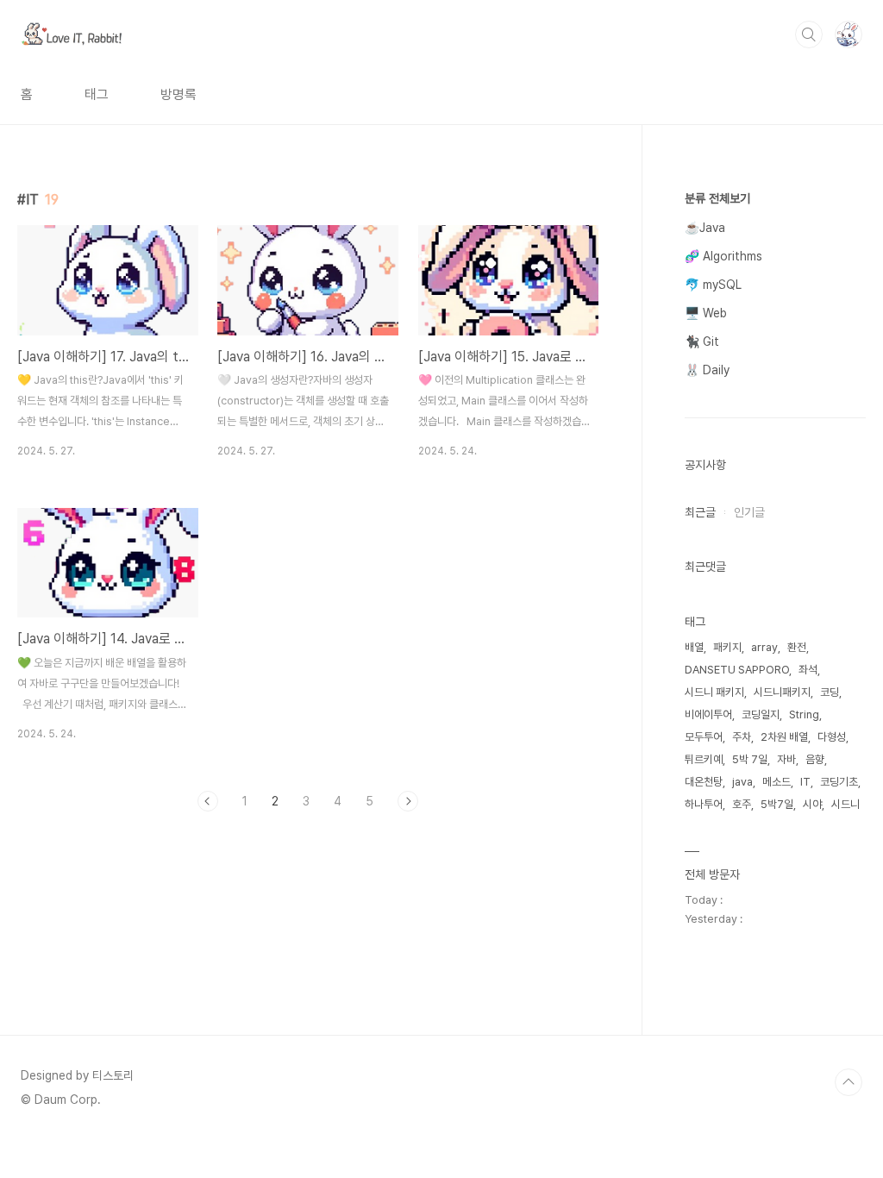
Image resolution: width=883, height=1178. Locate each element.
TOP (848, 1082)
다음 (408, 801)
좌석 (807, 669)
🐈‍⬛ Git (702, 341)
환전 (796, 647)
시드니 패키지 (714, 692)
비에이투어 (708, 714)
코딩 (829, 692)
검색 (809, 34)
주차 (741, 736)
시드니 (845, 804)
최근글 (700, 512)
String (804, 714)
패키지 (727, 647)
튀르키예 (704, 759)
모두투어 (704, 736)
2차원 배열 (784, 736)
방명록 (178, 94)
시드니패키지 (782, 692)
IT (805, 781)
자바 (786, 759)
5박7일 (777, 804)
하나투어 (704, 804)
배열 (694, 647)
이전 (207, 801)
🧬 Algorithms (723, 256)
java (742, 781)
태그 (97, 94)
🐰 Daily (707, 370)
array (764, 647)
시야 (812, 804)
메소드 (776, 781)
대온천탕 (704, 781)
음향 (814, 759)
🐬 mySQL (713, 284)
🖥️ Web (706, 313)
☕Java (705, 228)
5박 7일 (749, 759)
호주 (741, 804)
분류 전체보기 (717, 198)
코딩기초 (839, 781)
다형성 (831, 736)
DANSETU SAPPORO (737, 669)
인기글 (749, 512)
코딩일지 (761, 714)
